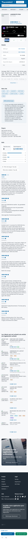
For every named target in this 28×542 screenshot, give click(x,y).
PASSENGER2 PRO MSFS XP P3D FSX (17, 411)
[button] (16, 23)
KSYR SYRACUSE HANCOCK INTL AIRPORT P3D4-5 (18, 363)
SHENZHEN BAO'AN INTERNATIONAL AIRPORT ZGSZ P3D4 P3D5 (18, 375)
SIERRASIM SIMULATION (15, 342)
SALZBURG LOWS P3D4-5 (16, 399)
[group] (14, 31)
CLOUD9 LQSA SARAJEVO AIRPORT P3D (16, 387)
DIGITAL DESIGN (13, 400)
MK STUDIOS (13, 16)
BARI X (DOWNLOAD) (15, 423)
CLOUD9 (11, 389)
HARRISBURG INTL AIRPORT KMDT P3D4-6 (17, 351)
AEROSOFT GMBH (13, 424)
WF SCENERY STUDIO (14, 377)
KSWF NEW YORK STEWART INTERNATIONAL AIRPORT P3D (17, 339)
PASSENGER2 (12, 413)
